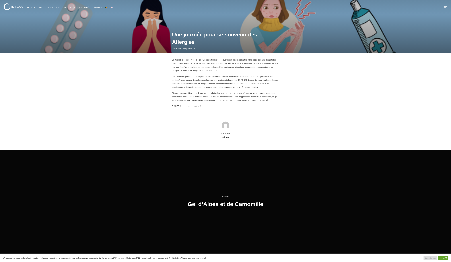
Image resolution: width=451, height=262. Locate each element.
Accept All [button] (443, 258)
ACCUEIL (31, 7)
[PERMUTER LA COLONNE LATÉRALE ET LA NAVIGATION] (446, 7)
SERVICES (52, 7)
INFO (41, 7)
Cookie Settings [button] (430, 258)
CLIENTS (67, 7)
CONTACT (97, 7)
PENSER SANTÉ (81, 7)
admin (178, 48)
